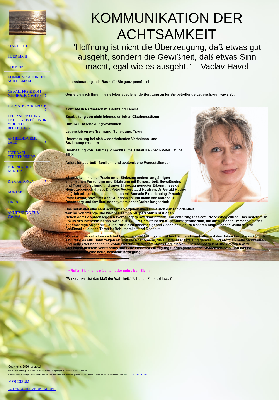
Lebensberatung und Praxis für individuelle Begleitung (27, 122)
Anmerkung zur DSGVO (23, 214)
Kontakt (16, 192)
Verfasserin (140, 374)
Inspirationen (21, 181)
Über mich (17, 56)
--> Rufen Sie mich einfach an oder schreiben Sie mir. (108, 271)
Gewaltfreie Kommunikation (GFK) (25, 93)
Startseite (18, 46)
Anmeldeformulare (23, 140)
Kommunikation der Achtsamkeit (27, 79)
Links (13, 202)
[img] (27, 22)
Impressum (18, 381)
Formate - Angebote (27, 106)
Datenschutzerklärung (32, 389)
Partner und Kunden (20, 169)
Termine (15, 67)
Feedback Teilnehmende (21, 154)
